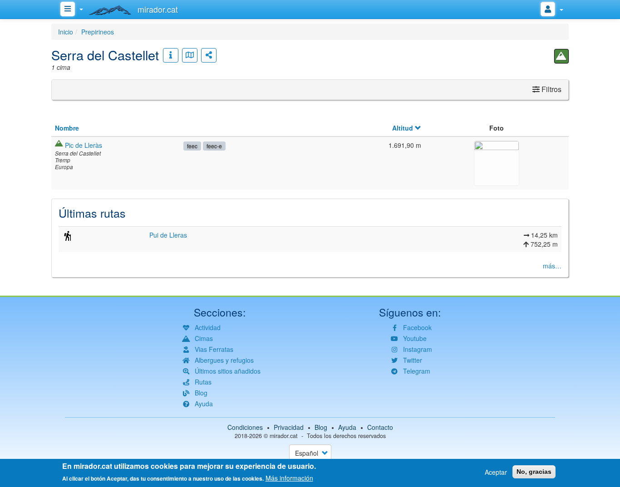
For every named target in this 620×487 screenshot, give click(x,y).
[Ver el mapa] (189, 55)
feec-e (214, 146)
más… (552, 265)
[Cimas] (561, 56)
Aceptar (496, 472)
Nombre (67, 127)
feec (192, 146)
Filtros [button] (550, 89)
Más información (289, 477)
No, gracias (534, 471)
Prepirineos (97, 31)
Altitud (402, 127)
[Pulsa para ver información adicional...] (170, 55)
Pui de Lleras (168, 234)
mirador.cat (284, 436)
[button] (496, 161)
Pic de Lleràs (83, 145)
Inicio (65, 31)
